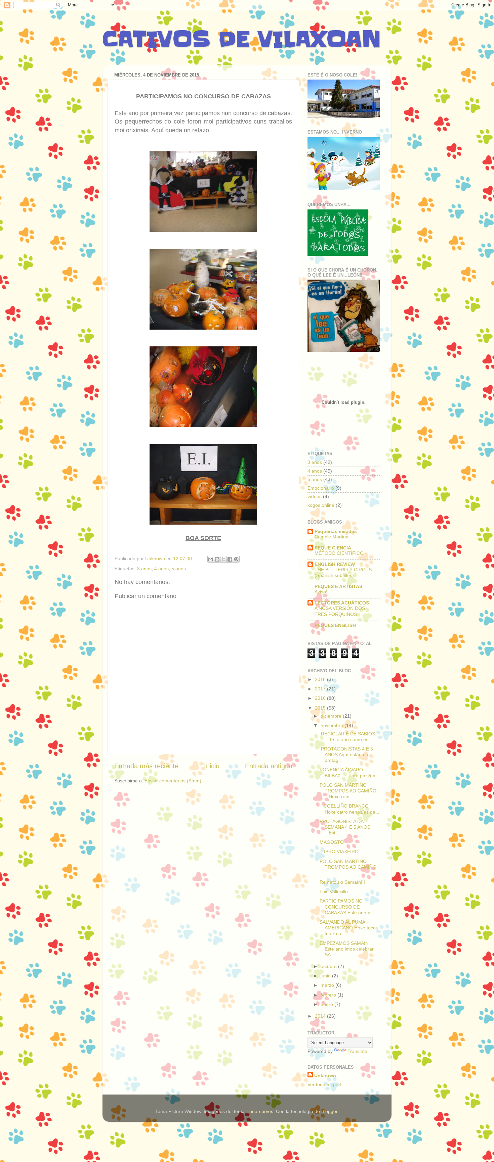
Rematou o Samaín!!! (342, 882)
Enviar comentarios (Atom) (173, 780)
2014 (321, 1016)
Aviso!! (322, 591)
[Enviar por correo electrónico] (210, 559)
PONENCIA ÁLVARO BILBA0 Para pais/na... (349, 772)
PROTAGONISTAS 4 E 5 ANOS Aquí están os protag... (346, 754)
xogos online (320, 505)
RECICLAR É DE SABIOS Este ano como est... (349, 736)
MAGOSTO (332, 842)
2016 (321, 698)
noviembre (332, 725)
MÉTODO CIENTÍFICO (339, 553)
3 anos (144, 568)
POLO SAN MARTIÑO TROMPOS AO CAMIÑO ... (349, 867)
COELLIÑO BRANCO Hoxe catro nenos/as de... (349, 808)
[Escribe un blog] (217, 559)
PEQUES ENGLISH (335, 625)
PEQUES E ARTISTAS (338, 586)
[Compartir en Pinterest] (236, 559)
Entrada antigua (268, 766)
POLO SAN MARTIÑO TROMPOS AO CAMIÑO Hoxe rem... (348, 791)
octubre (329, 966)
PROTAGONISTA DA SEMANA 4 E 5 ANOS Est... (349, 827)
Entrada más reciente (146, 766)
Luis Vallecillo (334, 891)
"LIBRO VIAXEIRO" (340, 851)
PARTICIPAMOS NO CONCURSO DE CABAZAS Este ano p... (347, 906)
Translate (357, 1051)
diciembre (332, 716)
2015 (321, 708)
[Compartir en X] (223, 559)
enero (327, 1004)
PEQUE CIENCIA (333, 547)
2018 (321, 679)
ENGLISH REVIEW (335, 564)
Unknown (325, 1075)
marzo (328, 985)
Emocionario (320, 488)
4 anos (161, 568)
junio (326, 975)
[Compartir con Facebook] (230, 559)
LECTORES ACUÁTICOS (342, 603)
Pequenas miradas (336, 531)
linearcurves (260, 1111)
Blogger (329, 1111)
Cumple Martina (331, 536)
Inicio (211, 766)
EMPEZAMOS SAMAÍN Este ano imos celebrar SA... (347, 949)
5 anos (178, 568)
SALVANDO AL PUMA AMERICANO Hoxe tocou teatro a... (349, 927)
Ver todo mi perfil (325, 1084)
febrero (329, 995)
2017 (321, 688)
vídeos (314, 496)
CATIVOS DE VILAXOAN (241, 39)
